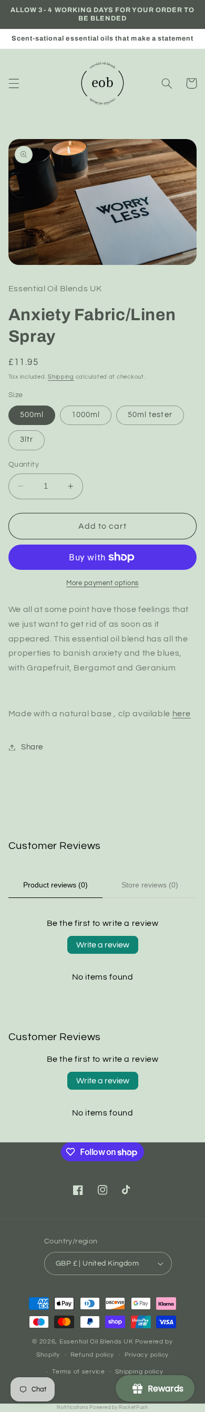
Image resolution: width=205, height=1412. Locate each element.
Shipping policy (139, 1372)
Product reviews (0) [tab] (55, 885)
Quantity (23, 464)
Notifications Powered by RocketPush (102, 1407)
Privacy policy (147, 1355)
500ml (32, 415)
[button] (14, 83)
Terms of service (78, 1372)
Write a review (102, 945)
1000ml (85, 415)
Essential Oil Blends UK (96, 1342)
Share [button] (32, 747)
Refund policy (92, 1355)
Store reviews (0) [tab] (149, 885)
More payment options (102, 583)
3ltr (26, 439)
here (181, 713)
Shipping (61, 377)
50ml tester (150, 415)
